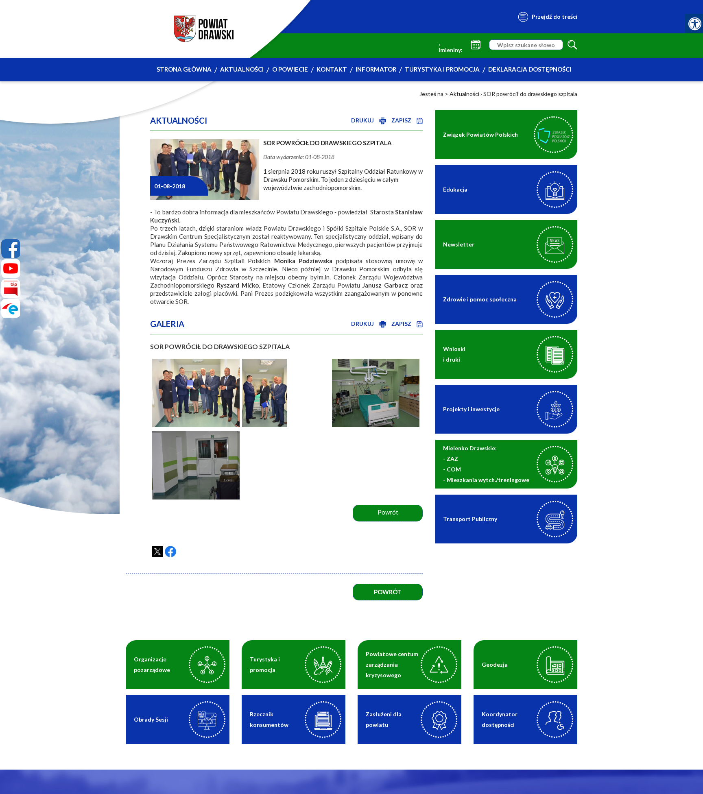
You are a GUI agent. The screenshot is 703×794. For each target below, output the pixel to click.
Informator (376, 69)
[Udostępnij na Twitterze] (157, 551)
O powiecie (290, 69)
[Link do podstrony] (555, 409)
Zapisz (402, 120)
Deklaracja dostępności (529, 69)
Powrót (388, 592)
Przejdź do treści (554, 16)
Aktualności (242, 69)
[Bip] (10, 288)
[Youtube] (10, 268)
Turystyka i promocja (442, 69)
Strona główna (184, 69)
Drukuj (363, 120)
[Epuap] (10, 308)
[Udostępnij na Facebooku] (170, 551)
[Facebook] (10, 248)
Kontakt (332, 69)
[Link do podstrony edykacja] (555, 190)
